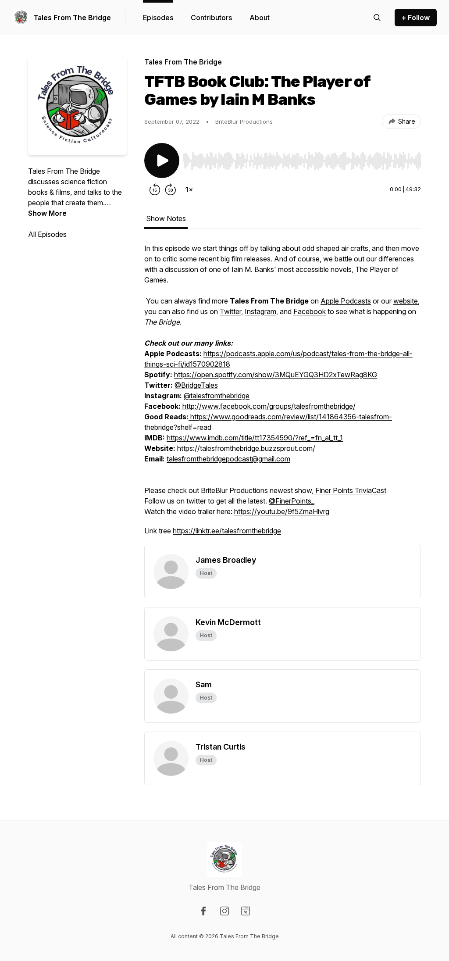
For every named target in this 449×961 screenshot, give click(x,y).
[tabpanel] (282, 394)
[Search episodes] (377, 17)
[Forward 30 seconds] (170, 189)
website (405, 301)
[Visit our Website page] (245, 911)
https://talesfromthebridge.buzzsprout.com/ (246, 448)
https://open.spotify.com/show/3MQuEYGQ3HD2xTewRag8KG (275, 374)
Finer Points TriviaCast (350, 490)
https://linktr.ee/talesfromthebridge (227, 530)
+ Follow (416, 17)
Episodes (158, 17)
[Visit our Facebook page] (203, 911)
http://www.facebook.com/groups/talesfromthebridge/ (268, 406)
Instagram (260, 311)
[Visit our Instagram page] (224, 911)
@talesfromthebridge (216, 395)
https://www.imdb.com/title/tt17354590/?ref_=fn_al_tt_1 (255, 437)
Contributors (211, 17)
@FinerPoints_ (291, 501)
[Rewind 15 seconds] (155, 189)
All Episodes (47, 234)
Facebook (309, 311)
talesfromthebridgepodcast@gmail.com (228, 458)
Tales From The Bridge (72, 17)
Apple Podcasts (346, 301)
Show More (47, 213)
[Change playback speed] (189, 189)
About (259, 17)
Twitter (230, 311)
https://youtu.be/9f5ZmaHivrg (281, 511)
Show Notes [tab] (166, 218)
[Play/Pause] (161, 160)
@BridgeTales (196, 385)
